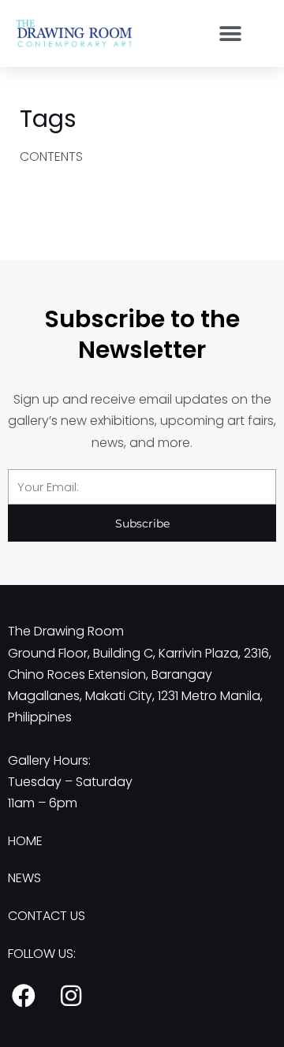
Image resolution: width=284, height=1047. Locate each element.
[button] (230, 33)
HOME (25, 841)
